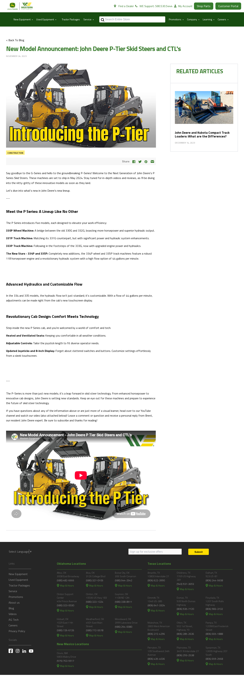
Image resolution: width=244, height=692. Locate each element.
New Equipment (18, 574)
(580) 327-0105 (94, 580)
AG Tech (14, 619)
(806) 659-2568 (214, 659)
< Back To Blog (15, 40)
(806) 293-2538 (185, 655)
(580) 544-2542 (123, 580)
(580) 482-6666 (65, 580)
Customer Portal (228, 6)
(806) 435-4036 (156, 659)
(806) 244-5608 (214, 580)
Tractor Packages (71, 19)
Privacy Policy (17, 631)
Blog (11, 608)
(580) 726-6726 (65, 630)
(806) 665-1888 (214, 634)
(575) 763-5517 (65, 661)
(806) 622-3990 (156, 580)
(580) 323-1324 (94, 602)
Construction (15, 153)
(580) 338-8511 (123, 602)
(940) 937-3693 (185, 584)
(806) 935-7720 (185, 609)
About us (14, 602)
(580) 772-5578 (94, 630)
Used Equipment (18, 580)
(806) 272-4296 (156, 634)
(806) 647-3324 (156, 605)
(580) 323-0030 (65, 605)
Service (13, 591)
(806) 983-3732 (214, 609)
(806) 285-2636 (185, 634)
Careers (13, 625)
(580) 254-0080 (123, 627)
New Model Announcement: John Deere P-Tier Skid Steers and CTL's (93, 48)
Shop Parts (203, 6)
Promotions (16, 597)
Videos (13, 614)
